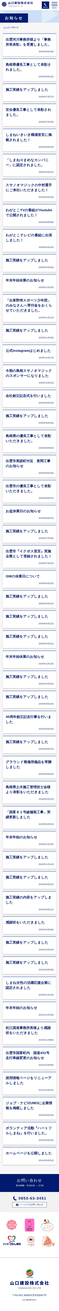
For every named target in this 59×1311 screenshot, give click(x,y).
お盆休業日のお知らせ (23, 511)
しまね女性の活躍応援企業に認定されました (28, 985)
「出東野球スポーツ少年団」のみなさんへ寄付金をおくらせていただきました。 (29, 305)
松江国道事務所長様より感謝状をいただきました (28, 1030)
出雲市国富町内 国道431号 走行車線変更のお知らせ (29, 1055)
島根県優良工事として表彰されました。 (28, 67)
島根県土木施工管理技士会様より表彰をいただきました (28, 789)
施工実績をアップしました (27, 89)
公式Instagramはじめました (28, 350)
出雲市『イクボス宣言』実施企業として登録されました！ (29, 553)
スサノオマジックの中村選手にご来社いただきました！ (29, 187)
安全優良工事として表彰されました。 (28, 112)
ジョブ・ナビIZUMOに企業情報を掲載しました (29, 1105)
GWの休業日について (23, 576)
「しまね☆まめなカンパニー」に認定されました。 (27, 162)
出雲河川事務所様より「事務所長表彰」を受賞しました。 (28, 42)
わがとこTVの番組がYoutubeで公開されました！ (29, 212)
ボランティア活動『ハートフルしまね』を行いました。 (29, 1130)
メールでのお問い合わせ (31, 1204)
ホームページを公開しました (29, 1153)
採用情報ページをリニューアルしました (29, 1080)
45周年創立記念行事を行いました (28, 719)
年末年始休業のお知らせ (25, 280)
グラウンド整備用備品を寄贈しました (28, 764)
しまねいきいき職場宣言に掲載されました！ (29, 137)
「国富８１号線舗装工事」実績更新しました (28, 814)
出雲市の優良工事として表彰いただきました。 (28, 488)
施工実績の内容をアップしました (29, 899)
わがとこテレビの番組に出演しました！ (29, 237)
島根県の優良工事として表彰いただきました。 (28, 438)
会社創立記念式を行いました (28, 396)
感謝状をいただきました (25, 922)
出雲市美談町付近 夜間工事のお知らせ (28, 463)
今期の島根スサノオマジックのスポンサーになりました (29, 373)
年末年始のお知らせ (21, 837)
